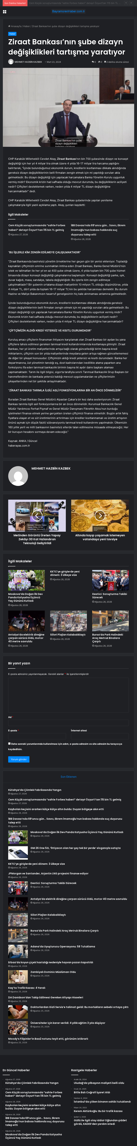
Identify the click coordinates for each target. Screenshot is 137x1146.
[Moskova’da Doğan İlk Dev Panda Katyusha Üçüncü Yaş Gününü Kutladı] (26, 580)
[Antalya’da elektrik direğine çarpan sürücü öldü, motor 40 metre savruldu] (26, 621)
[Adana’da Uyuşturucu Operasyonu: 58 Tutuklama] (18, 951)
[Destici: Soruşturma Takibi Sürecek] (110, 580)
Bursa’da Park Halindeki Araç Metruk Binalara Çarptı (107, 638)
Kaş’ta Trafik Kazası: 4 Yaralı (26, 988)
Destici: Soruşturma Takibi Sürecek (109, 595)
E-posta (13, 730)
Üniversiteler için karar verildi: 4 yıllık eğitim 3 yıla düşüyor (68, 1023)
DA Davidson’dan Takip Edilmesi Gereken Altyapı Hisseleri (45, 997)
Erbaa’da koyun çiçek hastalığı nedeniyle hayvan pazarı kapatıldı (50, 962)
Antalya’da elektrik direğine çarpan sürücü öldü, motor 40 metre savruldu (26, 638)
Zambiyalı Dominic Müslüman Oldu (53, 972)
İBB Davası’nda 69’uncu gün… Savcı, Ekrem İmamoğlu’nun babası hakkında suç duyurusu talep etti (98, 230)
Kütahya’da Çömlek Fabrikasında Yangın (34, 790)
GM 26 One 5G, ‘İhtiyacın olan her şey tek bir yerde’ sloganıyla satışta (76, 848)
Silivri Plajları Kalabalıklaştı (67, 634)
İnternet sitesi (79, 730)
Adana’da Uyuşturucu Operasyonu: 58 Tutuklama (63, 946)
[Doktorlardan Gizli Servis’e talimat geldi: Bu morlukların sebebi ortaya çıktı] (18, 1012)
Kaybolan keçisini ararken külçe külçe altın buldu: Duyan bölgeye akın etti (69, 3)
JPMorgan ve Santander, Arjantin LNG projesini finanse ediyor (48, 873)
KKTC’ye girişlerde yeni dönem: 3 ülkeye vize (65, 573)
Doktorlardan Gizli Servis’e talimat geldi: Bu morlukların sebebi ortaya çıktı (79, 1007)
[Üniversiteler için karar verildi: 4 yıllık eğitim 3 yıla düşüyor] (18, 1027)
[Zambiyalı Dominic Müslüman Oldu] (18, 977)
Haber (26, 26)
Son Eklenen (69, 776)
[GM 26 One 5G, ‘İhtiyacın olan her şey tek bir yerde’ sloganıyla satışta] (18, 853)
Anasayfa (15, 26)
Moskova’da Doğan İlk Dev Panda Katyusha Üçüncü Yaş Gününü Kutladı (25, 597)
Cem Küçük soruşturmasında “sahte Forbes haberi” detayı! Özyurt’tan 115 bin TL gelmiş (64, 799)
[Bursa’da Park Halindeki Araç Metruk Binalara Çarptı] (110, 621)
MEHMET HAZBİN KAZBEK (28, 62)
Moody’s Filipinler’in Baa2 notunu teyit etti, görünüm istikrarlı (48, 1039)
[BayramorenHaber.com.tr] (68, 11)
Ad (10, 717)
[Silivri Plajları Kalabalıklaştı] (68, 621)
